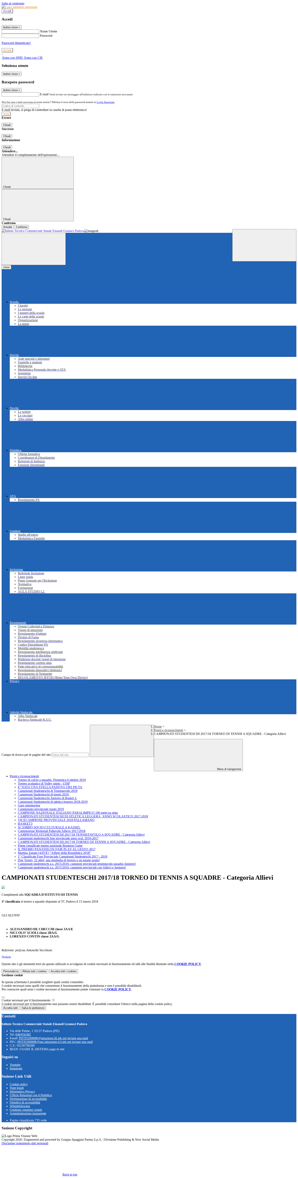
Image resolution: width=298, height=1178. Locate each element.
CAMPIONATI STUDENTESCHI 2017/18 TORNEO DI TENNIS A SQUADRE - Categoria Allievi (84, 842)
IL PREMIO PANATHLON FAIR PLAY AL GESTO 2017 (56, 849)
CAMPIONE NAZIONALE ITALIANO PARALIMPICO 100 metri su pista (68, 812)
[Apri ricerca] (264, 245)
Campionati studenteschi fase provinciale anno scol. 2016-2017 (58, 838)
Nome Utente (48, 31)
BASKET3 (25, 823)
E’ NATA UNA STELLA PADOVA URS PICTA (50, 787)
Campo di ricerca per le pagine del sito (26, 754)
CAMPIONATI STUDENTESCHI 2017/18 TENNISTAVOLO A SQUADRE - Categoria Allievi (81, 834)
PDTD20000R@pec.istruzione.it (55, 1042)
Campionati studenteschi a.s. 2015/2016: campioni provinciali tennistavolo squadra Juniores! (77, 864)
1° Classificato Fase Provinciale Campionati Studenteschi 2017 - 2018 (62, 856)
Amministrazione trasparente (28, 1113)
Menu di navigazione (228, 769)
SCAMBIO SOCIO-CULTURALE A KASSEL (49, 827)
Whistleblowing (20, 1106)
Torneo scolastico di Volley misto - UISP (44, 783)
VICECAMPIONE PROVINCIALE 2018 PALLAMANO (56, 820)
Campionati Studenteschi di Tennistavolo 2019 (47, 790)
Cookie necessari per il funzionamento (26, 1000)
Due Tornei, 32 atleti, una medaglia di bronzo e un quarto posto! (59, 860)
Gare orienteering (29, 805)
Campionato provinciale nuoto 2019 (41, 809)
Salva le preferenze (33, 1007)
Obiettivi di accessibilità (25, 1102)
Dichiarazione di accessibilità (28, 1099)
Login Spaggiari (106, 102)
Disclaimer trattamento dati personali (25, 1143)
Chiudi (7, 125)
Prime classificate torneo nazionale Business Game (50, 845)
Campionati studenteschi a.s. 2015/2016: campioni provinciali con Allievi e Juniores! (72, 867)
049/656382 (23, 1034)
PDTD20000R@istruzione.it (53, 1038)
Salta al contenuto (13, 3)
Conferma (21, 227)
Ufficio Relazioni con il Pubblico (31, 1095)
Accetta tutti (63, 971)
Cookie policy (19, 1084)
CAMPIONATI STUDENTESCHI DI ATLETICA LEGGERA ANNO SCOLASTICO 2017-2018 (83, 816)
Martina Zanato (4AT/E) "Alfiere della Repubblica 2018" (54, 853)
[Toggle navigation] (34, 249)
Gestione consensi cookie (26, 1109)
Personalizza (10, 971)
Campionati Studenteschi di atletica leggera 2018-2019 (53, 801)
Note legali (17, 1088)
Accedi (7, 11)
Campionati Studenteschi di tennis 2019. (43, 794)
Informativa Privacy (22, 1091)
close (6, 267)
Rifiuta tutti (35, 971)
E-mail (44, 94)
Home (158, 726)
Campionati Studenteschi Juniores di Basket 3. (47, 798)
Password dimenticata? (16, 43)
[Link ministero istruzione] (20, 7)
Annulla (7, 227)
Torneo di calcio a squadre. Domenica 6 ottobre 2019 (52, 780)
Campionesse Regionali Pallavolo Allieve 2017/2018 (51, 831)
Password (46, 35)
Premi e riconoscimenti (168, 730)
